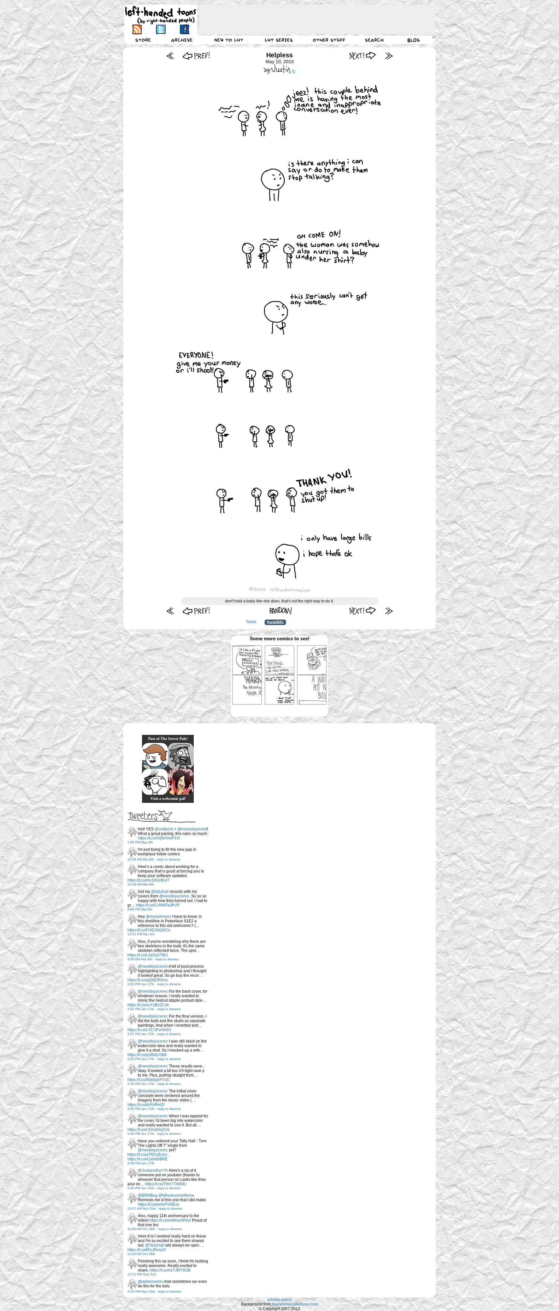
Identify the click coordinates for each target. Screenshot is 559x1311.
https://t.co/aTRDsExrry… (149, 1154)
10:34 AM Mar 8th (140, 884)
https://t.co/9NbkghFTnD (148, 1079)
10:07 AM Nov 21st (141, 1208)
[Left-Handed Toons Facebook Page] (184, 29)
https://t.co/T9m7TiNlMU (166, 1184)
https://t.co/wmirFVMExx (158, 1204)
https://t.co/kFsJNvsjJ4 (146, 1250)
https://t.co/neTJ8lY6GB (170, 1270)
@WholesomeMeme (176, 1195)
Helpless (279, 55)
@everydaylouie (191, 829)
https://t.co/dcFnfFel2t (145, 1104)
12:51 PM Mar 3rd (140, 934)
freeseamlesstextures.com (295, 1304)
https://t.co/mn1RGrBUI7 (148, 880)
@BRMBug (148, 1195)
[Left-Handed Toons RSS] (137, 29)
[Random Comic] (280, 611)
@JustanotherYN (153, 1170)
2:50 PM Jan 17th (140, 1109)
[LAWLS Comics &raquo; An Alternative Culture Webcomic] (181, 782)
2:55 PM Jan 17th (140, 1084)
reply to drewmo (169, 859)
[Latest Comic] (389, 55)
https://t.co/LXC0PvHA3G (149, 1030)
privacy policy (279, 1299)
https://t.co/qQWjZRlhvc (147, 980)
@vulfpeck (164, 829)
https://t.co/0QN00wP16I (159, 838)
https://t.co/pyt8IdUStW (147, 1055)
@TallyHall (154, 1245)
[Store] (143, 40)
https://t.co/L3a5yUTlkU (147, 955)
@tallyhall (160, 891)
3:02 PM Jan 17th (140, 1009)
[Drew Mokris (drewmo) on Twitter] (132, 832)
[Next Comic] (363, 55)
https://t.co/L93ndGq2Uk (148, 1129)
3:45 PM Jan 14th (140, 1188)
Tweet (251, 622)
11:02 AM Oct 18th (141, 1254)
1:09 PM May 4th (140, 842)
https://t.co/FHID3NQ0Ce (148, 930)
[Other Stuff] (329, 40)
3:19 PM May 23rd (141, 1291)
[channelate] (155, 756)
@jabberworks (150, 1281)
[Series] (279, 40)
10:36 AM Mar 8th (140, 859)
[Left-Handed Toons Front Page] (160, 15)
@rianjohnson (158, 916)
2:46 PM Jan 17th (140, 1163)
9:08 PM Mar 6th (139, 909)
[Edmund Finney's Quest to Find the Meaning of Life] (155, 782)
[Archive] (181, 40)
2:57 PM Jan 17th (140, 1034)
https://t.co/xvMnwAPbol (170, 1220)
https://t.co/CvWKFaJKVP (158, 905)
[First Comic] (170, 55)
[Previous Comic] (196, 55)
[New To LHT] (228, 40)
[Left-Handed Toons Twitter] (161, 29)
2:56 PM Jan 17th (140, 1059)
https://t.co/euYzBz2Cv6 (148, 1005)
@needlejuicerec (174, 896)
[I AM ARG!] (181, 756)
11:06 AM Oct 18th (141, 1229)
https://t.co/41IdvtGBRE (147, 1159)
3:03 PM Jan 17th (140, 984)
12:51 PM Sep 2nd (141, 1274)
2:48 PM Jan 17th (140, 1133)
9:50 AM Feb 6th (139, 959)
